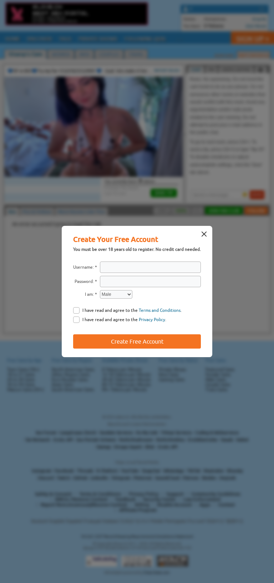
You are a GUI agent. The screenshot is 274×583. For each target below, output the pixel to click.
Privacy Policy (152, 319)
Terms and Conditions (160, 310)
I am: (89, 294)
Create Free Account (137, 341)
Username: (83, 267)
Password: (84, 281)
